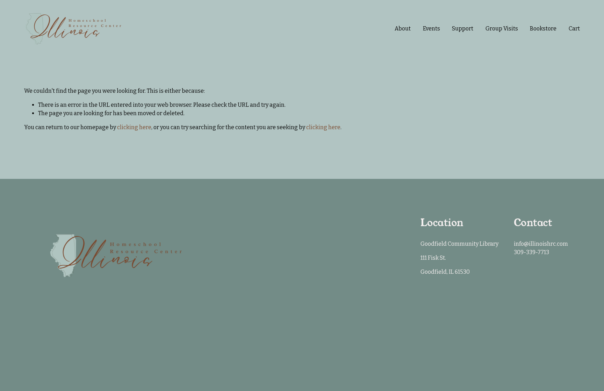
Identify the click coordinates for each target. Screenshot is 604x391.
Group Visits (502, 28)
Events (431, 28)
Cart (574, 28)
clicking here (134, 127)
